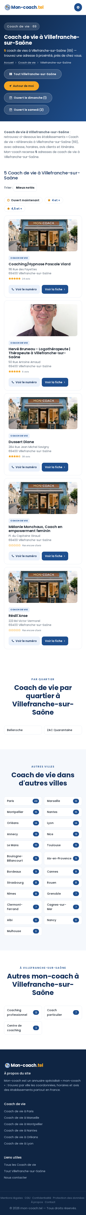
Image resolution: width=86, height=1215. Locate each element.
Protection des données (68, 1198)
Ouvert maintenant (25, 200)
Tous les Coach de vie (20, 1165)
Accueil (9, 62)
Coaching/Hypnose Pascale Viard (40, 264)
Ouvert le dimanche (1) (30, 98)
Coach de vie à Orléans (21, 1137)
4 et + (56, 200)
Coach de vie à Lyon (18, 1144)
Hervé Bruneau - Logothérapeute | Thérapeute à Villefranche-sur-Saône (39, 352)
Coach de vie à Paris (19, 1111)
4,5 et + (16, 209)
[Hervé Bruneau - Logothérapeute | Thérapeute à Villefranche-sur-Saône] (43, 320)
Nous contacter (15, 1178)
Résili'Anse (18, 615)
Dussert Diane (21, 441)
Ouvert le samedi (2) (29, 110)
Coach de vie (27, 62)
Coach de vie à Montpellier (23, 1124)
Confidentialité (41, 1198)
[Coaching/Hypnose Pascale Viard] (43, 235)
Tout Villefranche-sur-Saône (35, 74)
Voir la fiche (53, 289)
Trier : (9, 188)
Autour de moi (23, 86)
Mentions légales (12, 1198)
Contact (50, 1202)
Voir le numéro (26, 289)
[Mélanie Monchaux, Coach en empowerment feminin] (43, 498)
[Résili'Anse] (43, 587)
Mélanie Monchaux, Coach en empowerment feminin (35, 528)
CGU (27, 1198)
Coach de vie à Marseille (21, 1118)
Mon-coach (27, 7)
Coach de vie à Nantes (20, 1131)
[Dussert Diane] (43, 413)
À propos (37, 1202)
